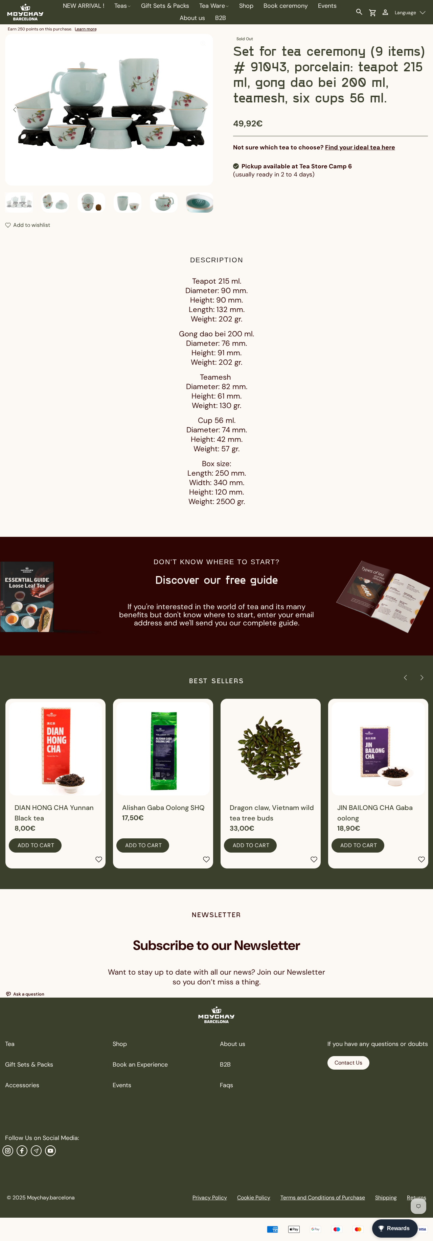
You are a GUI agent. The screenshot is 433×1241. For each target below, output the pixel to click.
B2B (225, 1064)
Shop (120, 1044)
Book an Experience (140, 1064)
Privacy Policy (209, 1197)
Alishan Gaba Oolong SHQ (163, 807)
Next (203, 109)
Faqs (226, 1085)
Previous (14, 109)
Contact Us (348, 1062)
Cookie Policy (253, 1197)
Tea (10, 1044)
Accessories (22, 1085)
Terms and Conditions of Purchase (322, 1197)
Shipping (386, 1197)
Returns (416, 1197)
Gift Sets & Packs (29, 1064)
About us (232, 1044)
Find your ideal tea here (360, 147)
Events (122, 1085)
